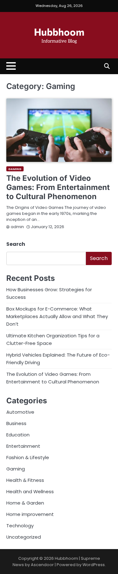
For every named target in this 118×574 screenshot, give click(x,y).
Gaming (15, 169)
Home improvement (30, 514)
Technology (20, 525)
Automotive (20, 412)
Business (16, 423)
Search (15, 244)
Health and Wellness (30, 491)
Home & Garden (25, 503)
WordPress (93, 564)
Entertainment (23, 446)
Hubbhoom (59, 32)
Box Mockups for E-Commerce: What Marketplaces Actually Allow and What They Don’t (57, 316)
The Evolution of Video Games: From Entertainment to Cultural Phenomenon (58, 187)
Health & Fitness (25, 480)
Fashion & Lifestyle (27, 457)
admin (17, 226)
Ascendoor (42, 564)
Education (18, 434)
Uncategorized (23, 537)
